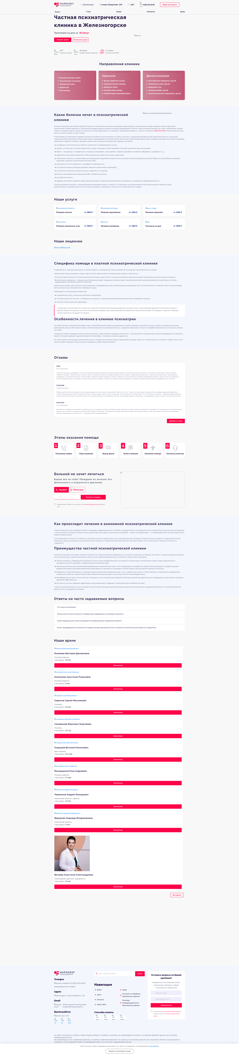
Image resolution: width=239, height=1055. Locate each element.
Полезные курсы (80, 40)
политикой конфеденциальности (91, 504)
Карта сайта (101, 1004)
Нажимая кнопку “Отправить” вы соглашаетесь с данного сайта (81, 504)
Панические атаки (67, 84)
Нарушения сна (154, 87)
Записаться (118, 665)
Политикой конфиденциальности (172, 1011)
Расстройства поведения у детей (162, 81)
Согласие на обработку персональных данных (131, 995)
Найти (140, 974)
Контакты (100, 1000)
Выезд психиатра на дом (70, 78)
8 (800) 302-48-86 (149, 4)
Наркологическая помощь (115, 84)
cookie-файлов (153, 1046)
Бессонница (65, 90)
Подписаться (166, 1005)
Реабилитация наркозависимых (117, 93)
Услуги (57, 12)
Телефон (63, 490)
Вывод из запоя (110, 87)
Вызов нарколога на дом (114, 81)
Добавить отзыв (175, 421)
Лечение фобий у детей (158, 90)
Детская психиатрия (157, 76)
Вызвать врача (63, 40)
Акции (124, 990)
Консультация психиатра (70, 81)
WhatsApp (78, 490)
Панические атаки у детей (159, 84)
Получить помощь (93, 497)
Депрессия (64, 87)
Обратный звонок (169, 5)
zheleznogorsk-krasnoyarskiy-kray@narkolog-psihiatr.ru (75, 1006)
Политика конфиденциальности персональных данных (131, 1002)
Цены (99, 995)
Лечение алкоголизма (113, 90)
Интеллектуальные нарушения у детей (164, 93)
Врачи (99, 990)
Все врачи (177, 895)
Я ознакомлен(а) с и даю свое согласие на (167, 1011)
